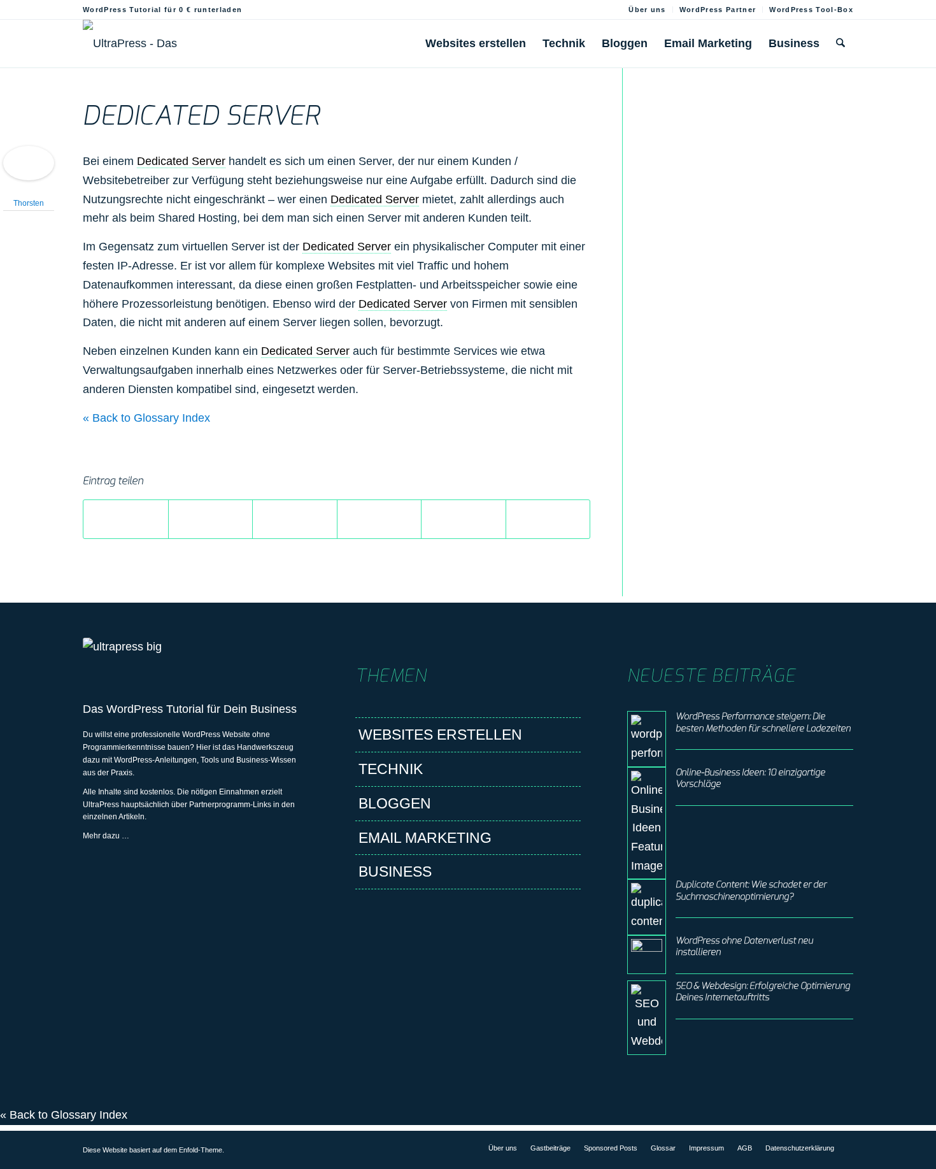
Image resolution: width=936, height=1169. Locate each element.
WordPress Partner (717, 9)
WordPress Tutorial (155, 709)
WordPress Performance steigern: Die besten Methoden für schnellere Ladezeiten (763, 722)
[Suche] (840, 44)
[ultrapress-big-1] (196, 656)
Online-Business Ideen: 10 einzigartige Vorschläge (750, 778)
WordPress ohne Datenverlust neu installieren (744, 946)
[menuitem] (647, 9)
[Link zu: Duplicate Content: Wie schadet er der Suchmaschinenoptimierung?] (646, 907)
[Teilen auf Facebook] (125, 519)
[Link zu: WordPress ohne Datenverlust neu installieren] (646, 954)
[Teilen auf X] (211, 519)
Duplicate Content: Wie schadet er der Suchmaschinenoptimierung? (751, 890)
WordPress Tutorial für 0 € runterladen (162, 9)
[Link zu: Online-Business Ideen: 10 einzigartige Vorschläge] (646, 823)
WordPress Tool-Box (811, 9)
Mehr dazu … (106, 835)
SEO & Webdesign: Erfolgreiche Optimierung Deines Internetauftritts (763, 991)
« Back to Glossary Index (146, 418)
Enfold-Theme (200, 1150)
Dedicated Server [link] (181, 161)
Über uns (647, 9)
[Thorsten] (28, 176)
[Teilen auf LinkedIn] (464, 519)
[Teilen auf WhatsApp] (295, 519)
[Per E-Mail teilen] (548, 519)
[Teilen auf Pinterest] (379, 519)
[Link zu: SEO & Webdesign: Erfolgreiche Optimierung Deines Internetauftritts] (646, 1017)
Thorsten (28, 203)
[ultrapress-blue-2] (154, 44)
